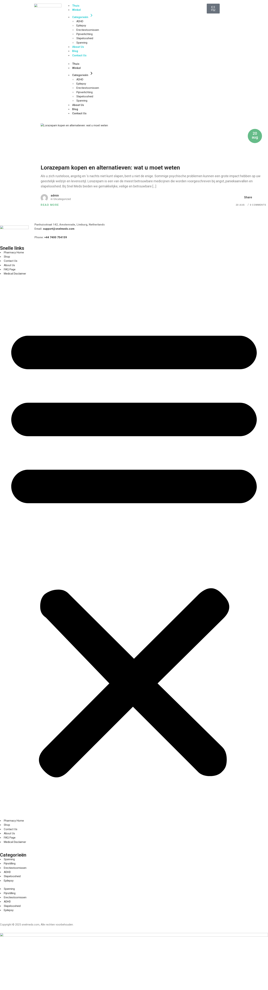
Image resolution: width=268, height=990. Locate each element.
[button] (134, 549)
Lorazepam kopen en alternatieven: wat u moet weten (110, 167)
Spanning (81, 42)
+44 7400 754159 (55, 237)
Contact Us (79, 55)
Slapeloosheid (84, 38)
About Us (78, 46)
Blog (75, 51)
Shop (7, 256)
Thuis (75, 5)
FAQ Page (9, 269)
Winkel (76, 9)
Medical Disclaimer (15, 273)
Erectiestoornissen (87, 30)
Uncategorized (62, 199)
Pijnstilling (9, 863)
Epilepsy (81, 25)
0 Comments (258, 205)
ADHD (79, 21)
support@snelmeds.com (58, 228)
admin (55, 195)
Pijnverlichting (84, 34)
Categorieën (80, 17)
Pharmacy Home (14, 252)
